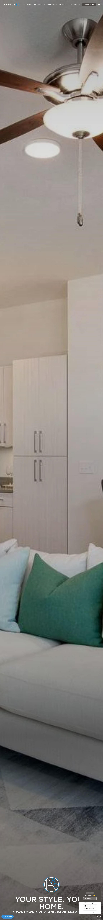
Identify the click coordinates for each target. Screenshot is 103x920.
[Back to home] (11, 4)
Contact (63, 4)
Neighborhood (50, 4)
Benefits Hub (74, 4)
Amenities (38, 4)
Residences (27, 4)
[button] (99, 4)
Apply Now (89, 4)
